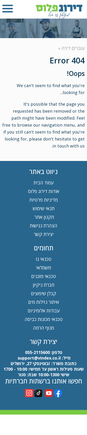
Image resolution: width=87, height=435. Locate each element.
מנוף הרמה (43, 328)
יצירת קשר (44, 234)
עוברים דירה (73, 48)
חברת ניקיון (44, 285)
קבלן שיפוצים (43, 293)
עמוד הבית (43, 183)
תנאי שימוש (44, 208)
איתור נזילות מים (43, 302)
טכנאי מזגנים (43, 276)
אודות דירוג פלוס (43, 191)
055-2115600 (37, 352)
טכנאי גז (44, 259)
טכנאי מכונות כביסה (44, 319)
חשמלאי (43, 268)
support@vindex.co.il (38, 358)
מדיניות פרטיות (43, 200)
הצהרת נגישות (43, 225)
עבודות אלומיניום (44, 310)
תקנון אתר (43, 217)
